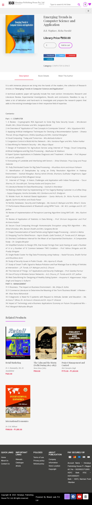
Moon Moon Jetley (40, 368)
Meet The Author (65, 76)
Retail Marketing (13, 362)
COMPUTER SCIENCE (61, 66)
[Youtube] (79, 496)
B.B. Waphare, (51, 30)
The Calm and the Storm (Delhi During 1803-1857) (45, 364)
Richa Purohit (64, 30)
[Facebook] (73, 496)
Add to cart (65, 45)
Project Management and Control (73, 364)
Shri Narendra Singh (69, 368)
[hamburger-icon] (88, 11)
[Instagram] (67, 496)
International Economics (17, 421)
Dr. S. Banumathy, (12, 368)
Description (24, 76)
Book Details (43, 76)
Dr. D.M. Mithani (11, 426)
